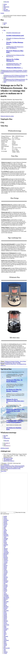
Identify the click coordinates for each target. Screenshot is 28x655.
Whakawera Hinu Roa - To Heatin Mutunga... (14, 380)
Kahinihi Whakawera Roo (6, 467)
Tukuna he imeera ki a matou (7, 116)
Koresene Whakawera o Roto (7, 465)
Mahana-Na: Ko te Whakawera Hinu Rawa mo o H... (15, 401)
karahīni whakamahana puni (15, 35)
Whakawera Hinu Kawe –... (14, 67)
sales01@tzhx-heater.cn (8, 460)
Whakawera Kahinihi (19, 465)
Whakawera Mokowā (18, 467)
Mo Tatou (5, 9)
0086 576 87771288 (8, 458)
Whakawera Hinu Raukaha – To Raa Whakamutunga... (15, 421)
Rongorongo (6, 6)
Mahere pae (6, 464)
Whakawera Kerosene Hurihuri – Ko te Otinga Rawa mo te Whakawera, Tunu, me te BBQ (13, 362)
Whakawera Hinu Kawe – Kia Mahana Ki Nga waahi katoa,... (15, 411)
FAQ (4, 8)
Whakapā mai (6, 10)
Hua (4, 5)
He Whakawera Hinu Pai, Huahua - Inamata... (14, 390)
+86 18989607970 (7, 459)
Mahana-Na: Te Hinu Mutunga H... (12, 60)
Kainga (5, 4)
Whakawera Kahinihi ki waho (13, 468)
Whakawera (3, 468)
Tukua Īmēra (3, 471)
